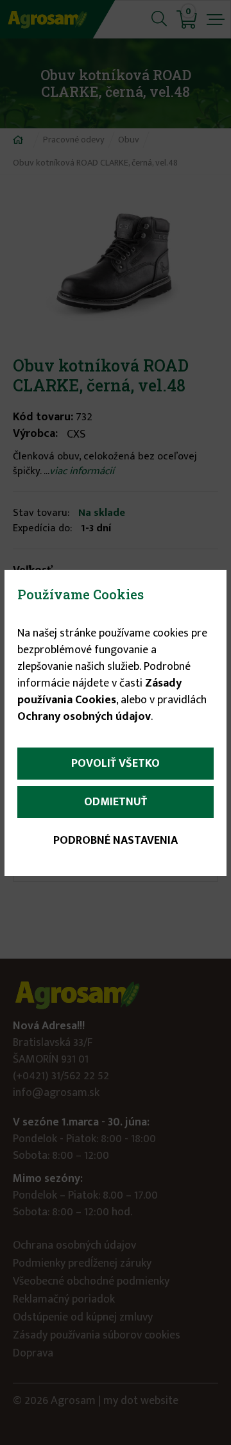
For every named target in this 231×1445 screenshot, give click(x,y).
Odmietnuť (115, 802)
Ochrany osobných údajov (84, 716)
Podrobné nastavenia (115, 840)
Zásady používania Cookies (99, 692)
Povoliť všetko (115, 763)
